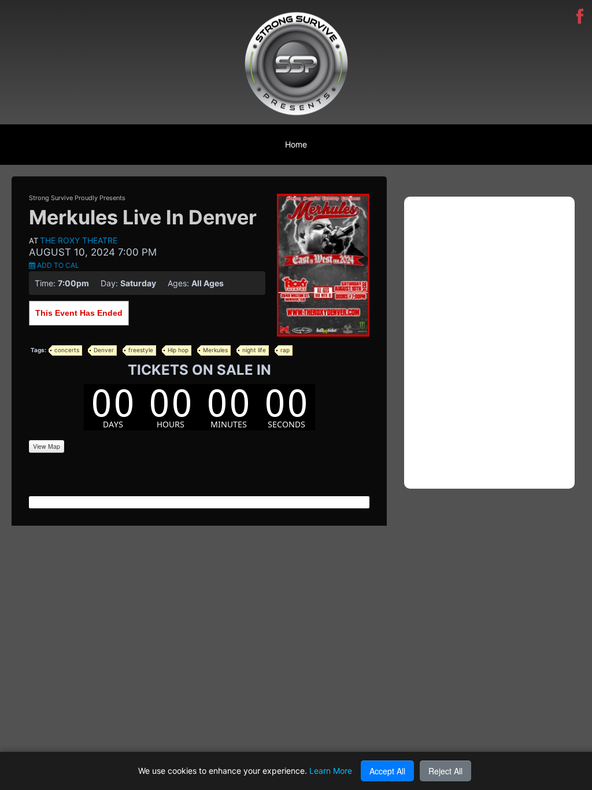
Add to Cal (57, 265)
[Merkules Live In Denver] (323, 264)
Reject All (445, 771)
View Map (46, 446)
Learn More (330, 771)
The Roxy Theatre (78, 240)
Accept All (387, 771)
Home (296, 144)
